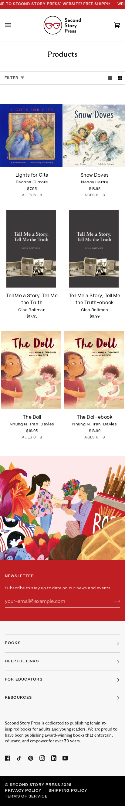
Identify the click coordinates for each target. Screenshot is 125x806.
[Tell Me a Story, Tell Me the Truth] (31, 249)
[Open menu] (14, 25)
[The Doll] (31, 370)
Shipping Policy (68, 791)
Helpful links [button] (22, 661)
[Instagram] (42, 758)
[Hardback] (31, 370)
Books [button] (13, 643)
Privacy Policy (23, 791)
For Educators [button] (23, 679)
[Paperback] (31, 128)
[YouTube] (65, 758)
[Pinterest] (30, 758)
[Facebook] (7, 758)
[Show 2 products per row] (120, 78)
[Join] (112, 601)
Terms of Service (26, 796)
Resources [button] (18, 698)
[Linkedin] (53, 758)
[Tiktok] (19, 758)
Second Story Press (35, 785)
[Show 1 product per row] (110, 78)
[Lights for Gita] (31, 128)
